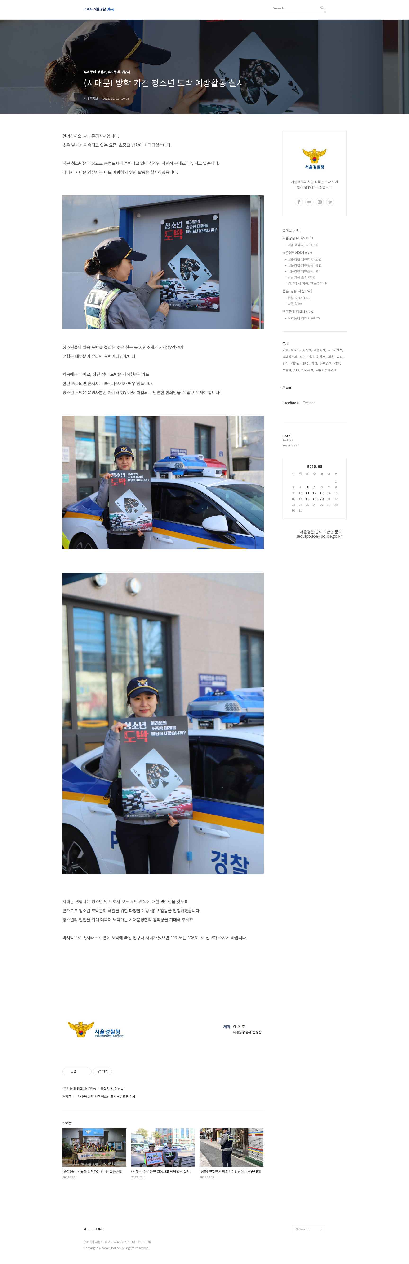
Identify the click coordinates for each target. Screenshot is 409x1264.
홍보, (303, 356)
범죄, (340, 356)
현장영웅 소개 (301, 277)
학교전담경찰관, (301, 350)
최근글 (287, 387)
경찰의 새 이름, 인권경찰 (308, 283)
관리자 (98, 1229)
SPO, (306, 363)
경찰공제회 (302, 1214)
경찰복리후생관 (305, 1221)
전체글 (292, 230)
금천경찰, (326, 363)
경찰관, (296, 363)
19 (314, 498)
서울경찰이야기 (297, 252)
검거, (311, 356)
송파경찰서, (290, 356)
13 (322, 493)
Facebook (290, 402)
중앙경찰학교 (303, 1191)
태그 (86, 1229)
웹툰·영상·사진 (297, 291)
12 (314, 493)
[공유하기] (80, 1071)
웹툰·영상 (299, 297)
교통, (286, 350)
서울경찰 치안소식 (304, 271)
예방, (314, 363)
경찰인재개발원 (305, 1183)
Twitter (309, 402)
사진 (295, 303)
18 (307, 498)
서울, (331, 356)
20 (322, 498)
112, (297, 370)
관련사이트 (302, 1229)
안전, (286, 363)
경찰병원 (301, 1206)
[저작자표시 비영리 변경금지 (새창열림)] (118, 1071)
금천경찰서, (335, 350)
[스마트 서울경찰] (110, 9)
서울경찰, (320, 350)
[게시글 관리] (86, 1071)
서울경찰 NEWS (298, 238)
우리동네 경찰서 (299, 311)
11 (307, 493)
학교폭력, (308, 370)
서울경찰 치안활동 (304, 265)
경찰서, (321, 356)
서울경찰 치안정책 (304, 259)
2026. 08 (314, 466)
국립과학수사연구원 (308, 1198)
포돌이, (287, 370)
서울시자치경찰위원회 (309, 1168)
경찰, (337, 363)
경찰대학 (301, 1176)
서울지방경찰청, (326, 370)
